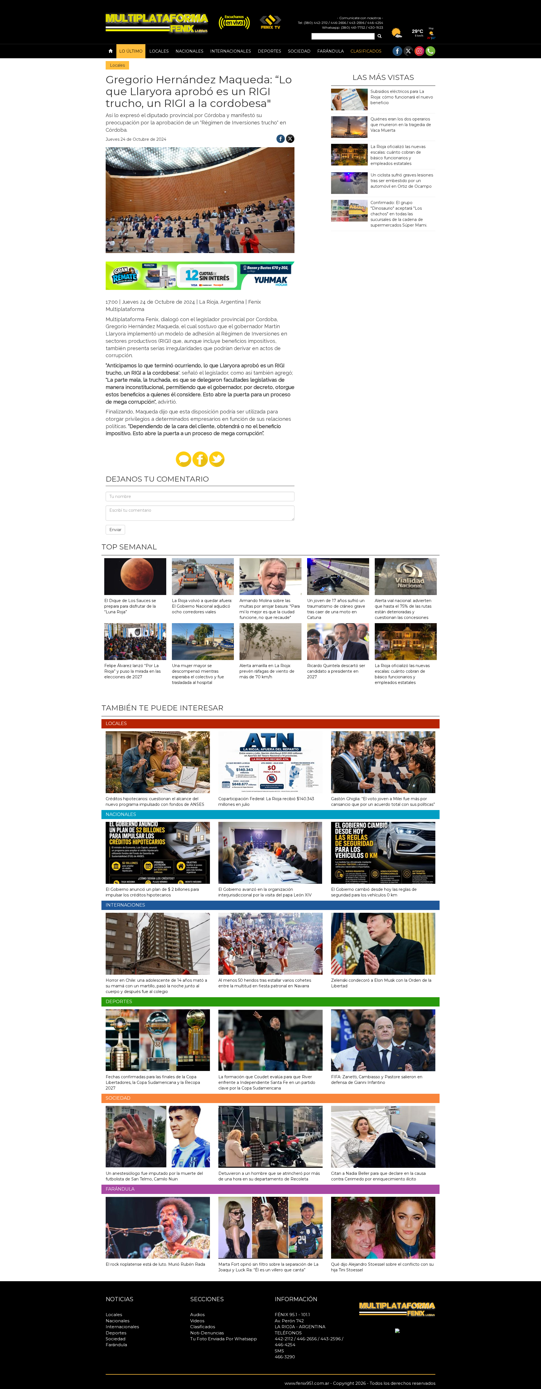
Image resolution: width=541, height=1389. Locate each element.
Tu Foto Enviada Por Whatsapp (223, 1338)
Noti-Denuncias (207, 1333)
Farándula (330, 51)
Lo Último (131, 51)
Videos (197, 1320)
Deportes (269, 51)
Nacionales (189, 51)
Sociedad (299, 51)
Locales (159, 51)
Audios (197, 1314)
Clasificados (366, 51)
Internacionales (230, 51)
